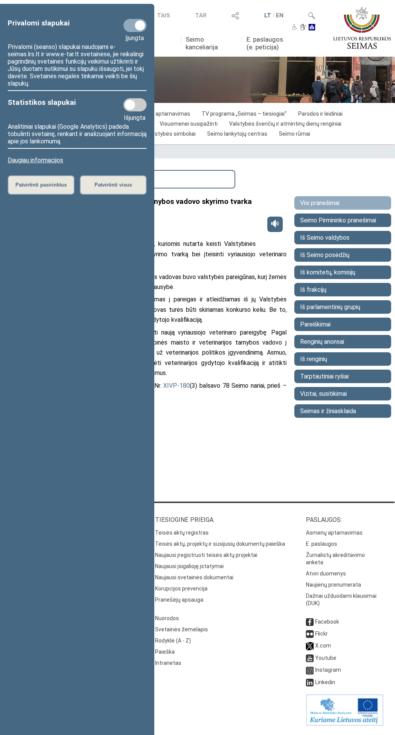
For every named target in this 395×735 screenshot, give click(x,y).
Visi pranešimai (319, 203)
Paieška (165, 652)
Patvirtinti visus (113, 185)
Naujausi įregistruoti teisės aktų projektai (206, 555)
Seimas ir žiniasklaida (328, 411)
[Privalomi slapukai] (135, 25)
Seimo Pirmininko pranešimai (338, 220)
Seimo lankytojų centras (237, 134)
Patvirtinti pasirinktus (41, 185)
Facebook (327, 622)
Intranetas (168, 663)
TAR (201, 15)
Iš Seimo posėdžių (324, 255)
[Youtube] (310, 658)
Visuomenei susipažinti (189, 124)
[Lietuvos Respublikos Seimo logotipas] (362, 28)
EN (280, 15)
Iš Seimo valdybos (324, 237)
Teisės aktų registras (182, 533)
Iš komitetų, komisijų (327, 272)
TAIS (163, 15)
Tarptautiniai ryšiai (324, 376)
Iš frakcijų (313, 289)
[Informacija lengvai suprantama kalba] (312, 28)
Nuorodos (167, 618)
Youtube (325, 658)
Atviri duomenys (326, 573)
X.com (323, 645)
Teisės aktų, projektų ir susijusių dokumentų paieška (220, 544)
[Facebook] (310, 622)
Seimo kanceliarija (202, 43)
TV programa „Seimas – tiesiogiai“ (244, 114)
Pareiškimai (315, 324)
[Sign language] (303, 28)
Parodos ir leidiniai (320, 114)
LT (267, 15)
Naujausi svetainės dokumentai (194, 577)
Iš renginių (313, 359)
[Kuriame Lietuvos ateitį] (344, 724)
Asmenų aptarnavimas (334, 533)
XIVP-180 (176, 385)
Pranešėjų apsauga (179, 600)
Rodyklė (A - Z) (173, 640)
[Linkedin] (310, 682)
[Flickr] (310, 634)
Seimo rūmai (294, 134)
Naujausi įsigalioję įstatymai (189, 566)
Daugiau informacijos (35, 160)
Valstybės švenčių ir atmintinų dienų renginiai (285, 124)
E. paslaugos (321, 544)
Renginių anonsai (322, 341)
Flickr (321, 634)
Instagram (328, 670)
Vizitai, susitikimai (323, 393)
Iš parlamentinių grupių (330, 307)
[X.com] (310, 645)
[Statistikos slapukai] (135, 104)
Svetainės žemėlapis (181, 629)
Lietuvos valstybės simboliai (160, 134)
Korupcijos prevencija (181, 588)
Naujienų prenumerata (333, 585)
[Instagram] (310, 670)
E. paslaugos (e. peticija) (264, 43)
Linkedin (325, 682)
